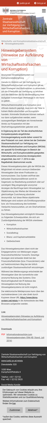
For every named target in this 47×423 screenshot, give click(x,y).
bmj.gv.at (41, 3)
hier (14, 403)
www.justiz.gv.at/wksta (12, 360)
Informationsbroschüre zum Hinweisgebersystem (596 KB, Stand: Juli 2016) (25, 337)
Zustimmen (15, 410)
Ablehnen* (32, 410)
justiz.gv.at (24, 3)
